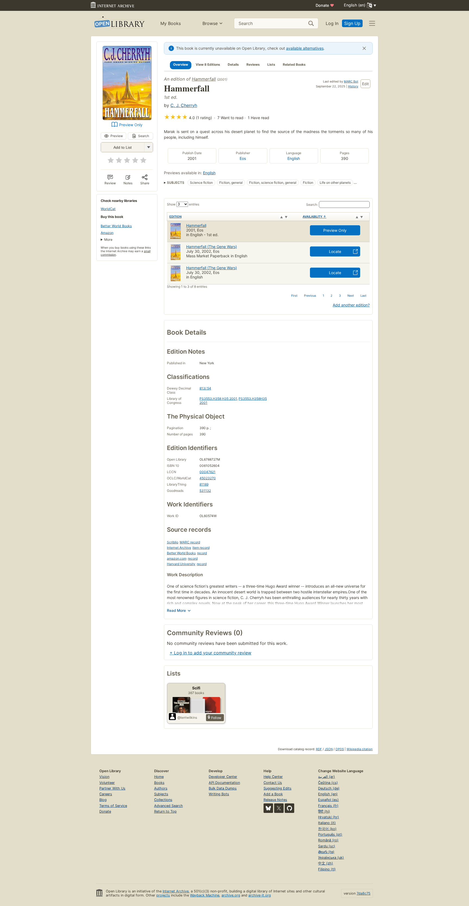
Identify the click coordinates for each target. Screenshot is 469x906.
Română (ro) (328, 840)
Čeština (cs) (328, 783)
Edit (365, 83)
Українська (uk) (331, 858)
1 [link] (323, 295)
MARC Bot (351, 81)
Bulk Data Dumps (223, 788)
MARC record (190, 542)
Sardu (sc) (326, 846)
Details (233, 64)
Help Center (273, 777)
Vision (104, 777)
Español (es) (328, 800)
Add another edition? (351, 305)
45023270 (207, 478)
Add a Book (273, 794)
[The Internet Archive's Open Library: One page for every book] (119, 23)
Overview (180, 64)
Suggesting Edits (277, 788)
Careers (105, 794)
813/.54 (205, 388)
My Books (170, 23)
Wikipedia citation (360, 749)
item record (201, 548)
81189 (203, 484)
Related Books (294, 64)
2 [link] (331, 295)
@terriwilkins (187, 717)
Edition (175, 216)
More (108, 239)
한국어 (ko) (327, 829)
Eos (243, 158)
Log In (332, 23)
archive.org (230, 895)
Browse (210, 23)
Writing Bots (219, 794)
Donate (325, 5)
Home (159, 777)
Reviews (253, 64)
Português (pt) (330, 834)
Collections (163, 800)
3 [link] (340, 295)
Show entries (183, 204)
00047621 (207, 472)
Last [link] (363, 295)
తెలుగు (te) (326, 852)
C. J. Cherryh (183, 105)
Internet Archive (179, 548)
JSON (329, 749)
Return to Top (165, 811)
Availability (314, 216)
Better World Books (116, 226)
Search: (312, 204)
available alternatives (305, 48)
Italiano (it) (327, 823)
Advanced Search (168, 806)
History (353, 86)
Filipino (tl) (327, 869)
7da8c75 (363, 893)
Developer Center (223, 777)
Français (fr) (328, 806)
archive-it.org (259, 895)
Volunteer (107, 783)
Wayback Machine (204, 895)
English (293, 158)
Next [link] (350, 295)
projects (163, 895)
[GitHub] (289, 808)
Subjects (161, 794)
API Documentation (224, 783)
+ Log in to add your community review (210, 652)
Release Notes (275, 800)
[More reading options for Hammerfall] (148, 147)
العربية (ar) (326, 777)
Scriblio (172, 542)
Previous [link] (310, 295)
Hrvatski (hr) (328, 817)
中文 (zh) (325, 863)
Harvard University (181, 564)
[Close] (364, 48)
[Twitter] (279, 808)
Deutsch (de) (329, 788)
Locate (335, 251)
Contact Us (273, 783)
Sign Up (352, 23)
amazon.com (176, 558)
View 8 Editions (208, 64)
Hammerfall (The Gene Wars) (211, 246)
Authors (160, 788)
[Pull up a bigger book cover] (127, 118)
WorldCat (108, 209)
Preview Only (130, 124)
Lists (271, 64)
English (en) (328, 794)
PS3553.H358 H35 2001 (218, 399)
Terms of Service (113, 806)
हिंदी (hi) (324, 811)
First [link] (294, 295)
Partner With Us (112, 788)
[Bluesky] (268, 808)
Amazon (107, 233)
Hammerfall (204, 79)
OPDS (339, 749)
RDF (319, 749)
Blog (103, 800)
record (202, 553)
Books (159, 783)
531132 (205, 491)
